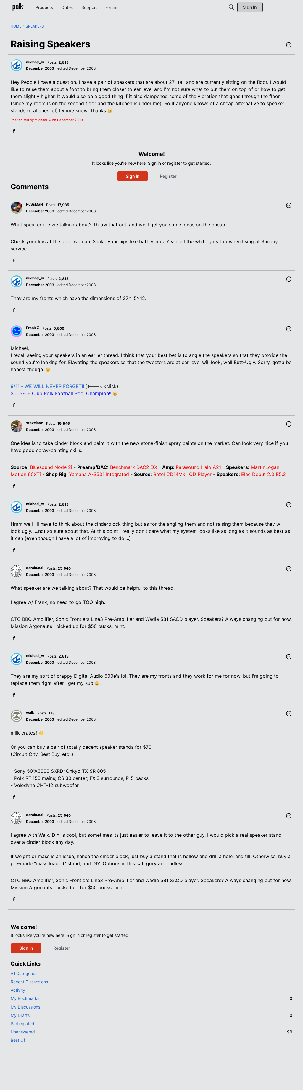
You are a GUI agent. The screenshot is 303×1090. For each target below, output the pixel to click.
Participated (22, 1023)
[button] (288, 45)
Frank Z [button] (32, 328)
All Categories (24, 973)
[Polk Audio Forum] (18, 7)
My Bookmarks (151, 998)
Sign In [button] (133, 176)
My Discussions (25, 1006)
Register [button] (168, 176)
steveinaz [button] (34, 423)
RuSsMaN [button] (34, 204)
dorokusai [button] (34, 567)
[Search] (231, 7)
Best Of (18, 1040)
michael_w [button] (35, 62)
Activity (18, 990)
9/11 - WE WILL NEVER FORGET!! (47, 386)
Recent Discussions (29, 981)
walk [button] (30, 712)
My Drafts (151, 1015)
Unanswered (151, 1031)
